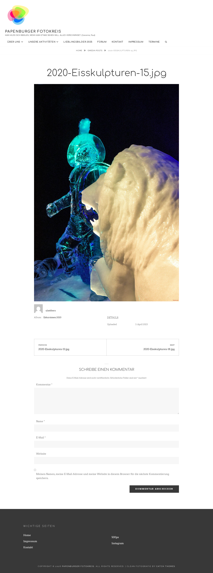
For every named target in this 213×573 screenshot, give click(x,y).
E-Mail (41, 437)
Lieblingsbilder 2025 (77, 42)
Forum (102, 42)
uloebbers (51, 310)
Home (79, 50)
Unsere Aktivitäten (41, 42)
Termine (154, 42)
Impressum (135, 42)
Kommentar (44, 384)
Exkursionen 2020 (52, 317)
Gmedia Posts (95, 50)
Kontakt (117, 42)
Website (41, 453)
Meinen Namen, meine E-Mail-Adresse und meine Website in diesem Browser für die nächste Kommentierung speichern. (102, 476)
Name (40, 421)
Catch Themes (165, 566)
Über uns (13, 42)
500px (115, 537)
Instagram (118, 543)
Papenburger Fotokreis (33, 31)
